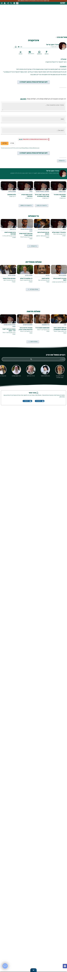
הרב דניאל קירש (28, 237)
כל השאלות (61, 160)
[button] (65, 966)
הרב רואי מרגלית (45, 280)
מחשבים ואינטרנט (27, 325)
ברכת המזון (13, 229)
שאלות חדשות (33, 311)
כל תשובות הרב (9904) (26, 205)
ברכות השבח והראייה (43, 229)
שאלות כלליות (12, 191)
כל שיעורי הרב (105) (42, 205)
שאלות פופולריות (33, 262)
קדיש (31, 191)
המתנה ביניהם (62, 275)
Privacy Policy (25, 148)
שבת (65, 325)
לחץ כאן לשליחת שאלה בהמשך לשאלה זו (33, 82)
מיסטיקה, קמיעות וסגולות (42, 191)
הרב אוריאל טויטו (28, 280)
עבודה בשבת (62, 191)
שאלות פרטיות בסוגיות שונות (26, 230)
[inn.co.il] (17, 3)
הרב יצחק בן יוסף (45, 236)
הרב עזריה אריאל (11, 280)
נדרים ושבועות (45, 325)
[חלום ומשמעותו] (8, 190)
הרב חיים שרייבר (45, 330)
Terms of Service (33, 148)
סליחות (47, 275)
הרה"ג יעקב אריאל (61, 234)
